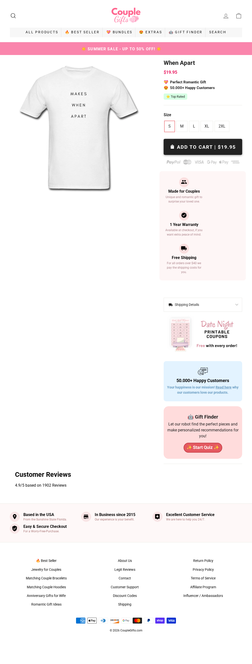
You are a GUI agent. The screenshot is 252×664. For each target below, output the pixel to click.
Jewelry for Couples (46, 570)
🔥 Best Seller (82, 32)
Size (167, 114)
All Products (42, 32)
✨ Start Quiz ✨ (203, 447)
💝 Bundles (119, 32)
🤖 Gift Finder (186, 32)
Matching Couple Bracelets (46, 578)
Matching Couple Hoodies (46, 587)
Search (217, 32)
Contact (125, 578)
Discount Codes (125, 596)
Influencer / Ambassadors (203, 596)
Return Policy (203, 561)
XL (207, 126)
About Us (125, 561)
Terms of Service (203, 578)
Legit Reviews (124, 570)
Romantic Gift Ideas (46, 604)
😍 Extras (150, 32)
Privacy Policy (203, 570)
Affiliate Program (203, 587)
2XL (222, 126)
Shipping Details (186, 305)
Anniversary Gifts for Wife (46, 596)
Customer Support (125, 587)
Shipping (124, 604)
